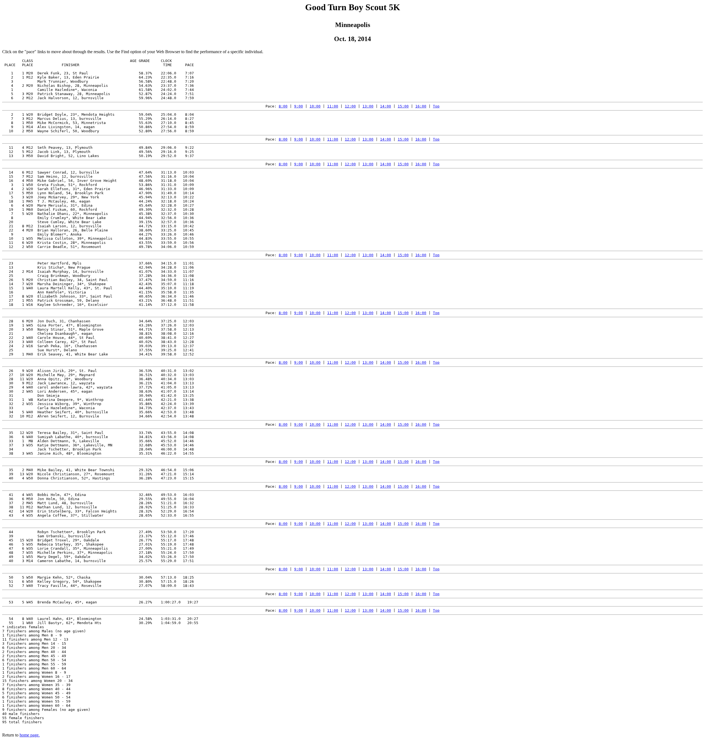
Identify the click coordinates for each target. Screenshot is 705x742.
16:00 (420, 106)
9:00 (298, 106)
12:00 (350, 106)
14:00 (385, 106)
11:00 (332, 106)
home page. (30, 735)
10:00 (315, 106)
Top (436, 106)
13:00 (367, 106)
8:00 (283, 106)
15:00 (403, 106)
